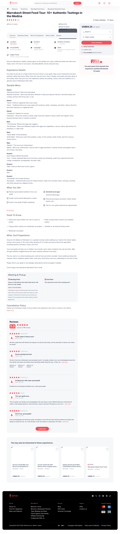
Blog (59, 506)
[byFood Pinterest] (107, 496)
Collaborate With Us (37, 518)
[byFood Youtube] (103, 496)
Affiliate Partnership (37, 516)
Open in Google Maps (14, 287)
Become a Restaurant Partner (40, 509)
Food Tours (24, 9)
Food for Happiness (15, 509)
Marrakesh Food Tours (38, 9)
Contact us (83, 509)
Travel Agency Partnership (40, 513)
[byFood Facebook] (93, 496)
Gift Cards (61, 509)
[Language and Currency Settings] (99, 3)
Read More (10, 210)
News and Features (15, 511)
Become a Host (36, 506)
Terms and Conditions (92, 525)
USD (62, 525)
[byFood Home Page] (13, 4)
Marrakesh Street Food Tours (56, 9)
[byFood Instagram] (100, 496)
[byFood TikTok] (110, 496)
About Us (12, 506)
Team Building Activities (39, 511)
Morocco (15, 9)
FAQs (81, 506)
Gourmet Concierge (64, 511)
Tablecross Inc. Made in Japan (32, 525)
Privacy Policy (106, 525)
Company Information (75, 525)
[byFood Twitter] (96, 496)
